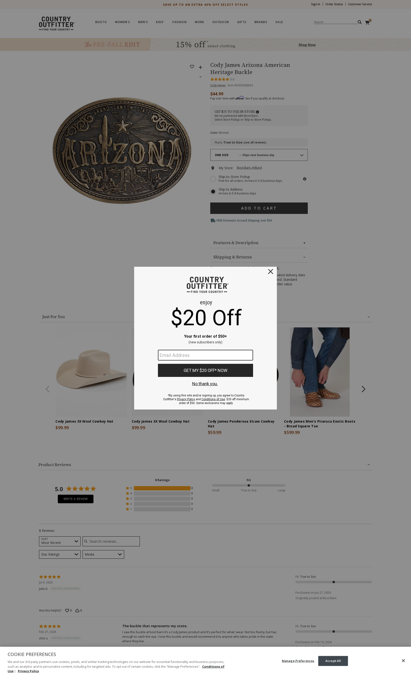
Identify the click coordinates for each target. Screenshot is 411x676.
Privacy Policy (28, 671)
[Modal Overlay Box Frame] (205, 338)
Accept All (333, 661)
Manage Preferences (298, 661)
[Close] (403, 661)
